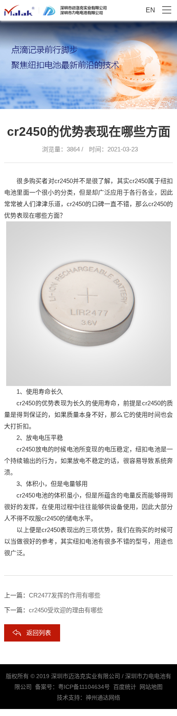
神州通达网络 (103, 697)
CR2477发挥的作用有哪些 (64, 595)
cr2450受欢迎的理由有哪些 (66, 610)
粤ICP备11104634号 (84, 686)
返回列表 (38, 632)
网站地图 (151, 686)
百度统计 (124, 686)
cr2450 (63, 180)
